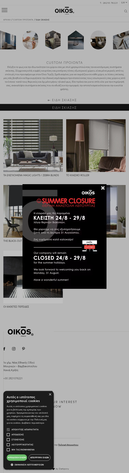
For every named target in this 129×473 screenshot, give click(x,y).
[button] (28, 464)
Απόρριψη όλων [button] (39, 457)
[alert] (28, 430)
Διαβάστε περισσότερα (33, 422)
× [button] (50, 394)
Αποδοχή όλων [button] (17, 457)
